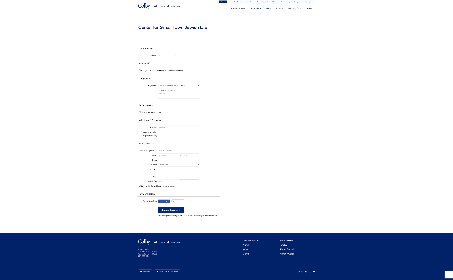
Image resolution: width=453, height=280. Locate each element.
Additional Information (150, 120)
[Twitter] (310, 271)
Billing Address (146, 143)
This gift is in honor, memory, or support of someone (162, 70)
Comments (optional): (166, 90)
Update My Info (237, 2)
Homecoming (285, 2)
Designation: (152, 85)
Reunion (249, 2)
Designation (145, 78)
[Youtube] (314, 271)
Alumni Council (287, 249)
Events (279, 8)
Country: (153, 165)
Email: (154, 160)
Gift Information (147, 48)
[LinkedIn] (306, 271)
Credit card (164, 201)
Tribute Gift (144, 63)
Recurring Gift (146, 105)
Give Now (223, 2)
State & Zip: (152, 181)
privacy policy (197, 216)
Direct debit (178, 201)
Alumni (246, 245)
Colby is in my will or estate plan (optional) (148, 134)
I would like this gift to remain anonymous (158, 186)
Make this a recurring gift (151, 112)
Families (283, 245)
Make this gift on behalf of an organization (158, 150)
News (309, 8)
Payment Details (147, 193)
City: (155, 176)
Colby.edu (297, 2)
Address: (153, 169)
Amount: (153, 55)
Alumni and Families (261, 8)
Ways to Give (294, 8)
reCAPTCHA (181, 216)
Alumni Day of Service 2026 (266, 2)
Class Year (153, 127)
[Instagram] (299, 271)
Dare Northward (237, 8)
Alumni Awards (287, 254)
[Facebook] (302, 271)
